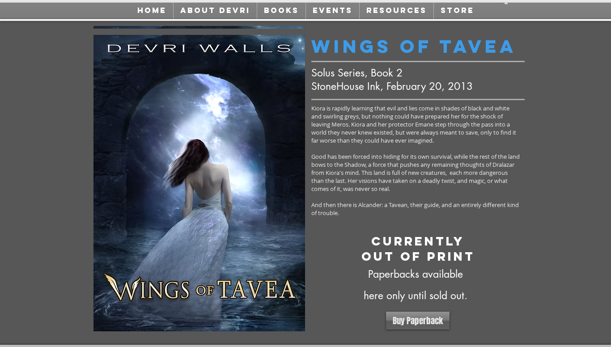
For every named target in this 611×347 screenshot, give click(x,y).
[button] (506, 2)
